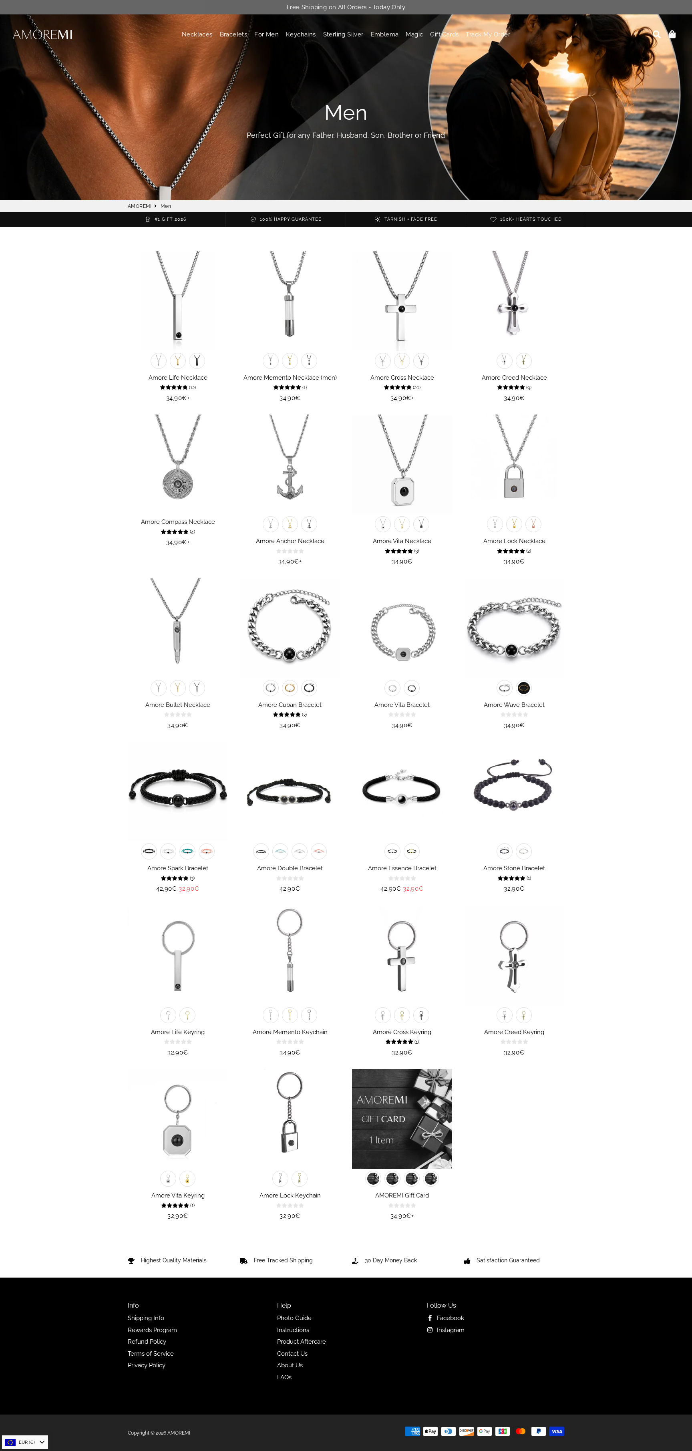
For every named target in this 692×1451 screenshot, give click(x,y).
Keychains (301, 34)
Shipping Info (146, 1318)
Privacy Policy (146, 1365)
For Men (266, 34)
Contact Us (292, 1353)
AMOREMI (140, 206)
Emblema (385, 34)
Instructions (293, 1330)
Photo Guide (294, 1318)
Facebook (449, 1318)
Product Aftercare (301, 1341)
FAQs (284, 1377)
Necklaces (197, 34)
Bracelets (233, 34)
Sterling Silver (343, 34)
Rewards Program (152, 1330)
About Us (290, 1365)
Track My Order (488, 34)
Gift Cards (444, 34)
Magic (414, 34)
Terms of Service (151, 1353)
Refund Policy (147, 1341)
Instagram (450, 1330)
